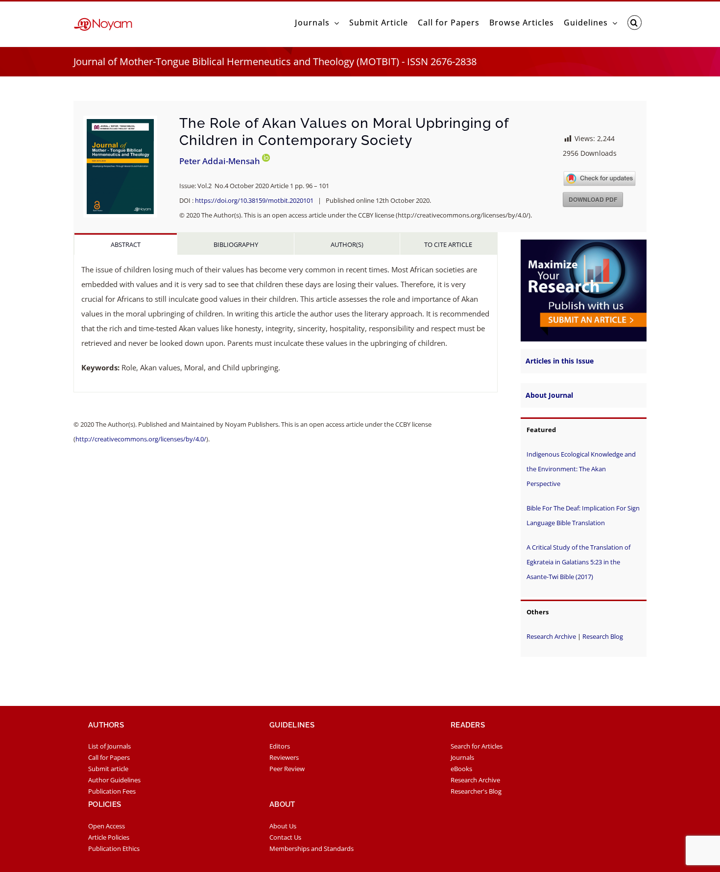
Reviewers (284, 757)
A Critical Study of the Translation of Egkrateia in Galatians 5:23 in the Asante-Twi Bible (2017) (578, 562)
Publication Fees (112, 791)
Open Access (106, 826)
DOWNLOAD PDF (593, 199)
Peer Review (287, 768)
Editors (279, 746)
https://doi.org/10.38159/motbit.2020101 (254, 200)
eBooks (461, 768)
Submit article (108, 768)
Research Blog (602, 636)
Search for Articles (477, 746)
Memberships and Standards (311, 848)
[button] (635, 22)
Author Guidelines (114, 779)
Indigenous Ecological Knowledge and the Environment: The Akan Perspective (581, 469)
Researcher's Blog (476, 791)
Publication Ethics (114, 848)
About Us (282, 826)
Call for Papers (109, 757)
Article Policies (108, 837)
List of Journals (109, 746)
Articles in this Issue (560, 360)
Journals (462, 757)
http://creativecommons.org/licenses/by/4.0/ (140, 439)
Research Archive (551, 636)
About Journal (549, 395)
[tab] (125, 244)
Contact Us (285, 837)
